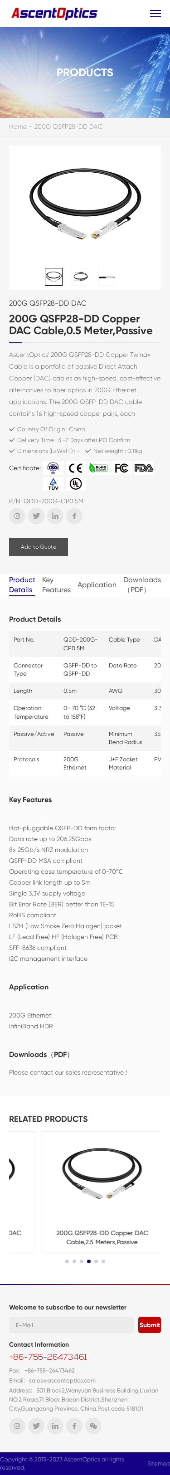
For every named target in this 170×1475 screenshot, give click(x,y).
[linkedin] (55, 516)
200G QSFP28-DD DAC (68, 126)
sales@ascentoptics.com (62, 1380)
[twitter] (36, 516)
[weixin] (93, 1426)
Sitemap (158, 1463)
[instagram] (17, 516)
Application (97, 584)
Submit (150, 1325)
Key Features (56, 584)
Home (18, 126)
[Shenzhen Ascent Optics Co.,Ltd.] (55, 13)
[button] (67, 1261)
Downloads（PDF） (142, 584)
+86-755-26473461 (48, 1358)
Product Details (22, 584)
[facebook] (74, 516)
